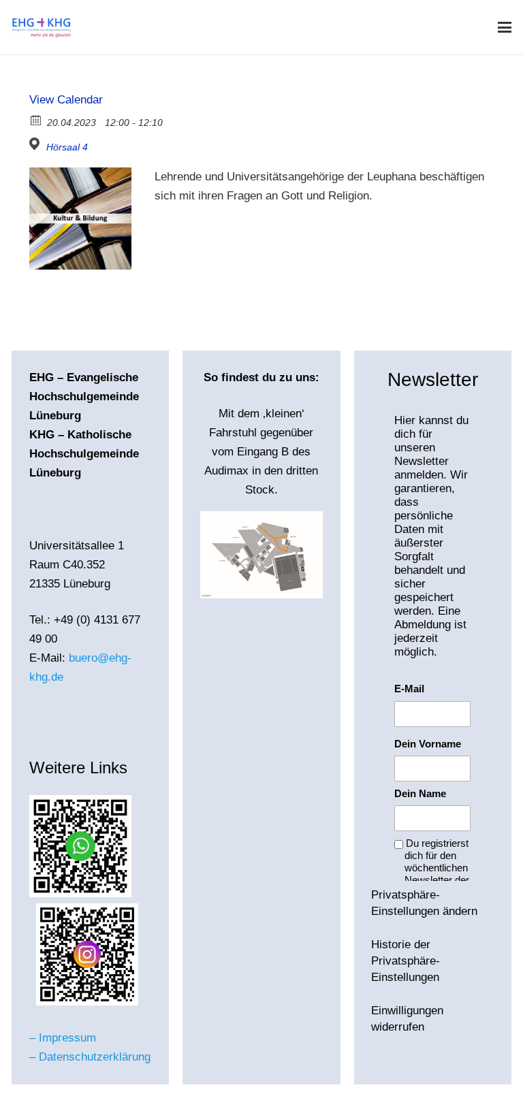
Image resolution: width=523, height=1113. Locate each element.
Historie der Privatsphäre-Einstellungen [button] (405, 961)
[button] (504, 27)
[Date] (36, 119)
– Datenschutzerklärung (89, 1056)
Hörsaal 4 (67, 147)
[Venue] (36, 144)
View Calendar (66, 99)
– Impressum (62, 1037)
